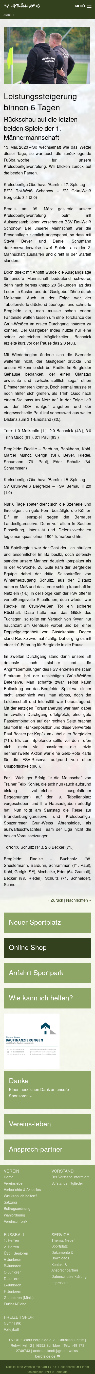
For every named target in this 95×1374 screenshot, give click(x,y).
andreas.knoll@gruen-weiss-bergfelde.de (56, 1353)
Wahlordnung (14, 1214)
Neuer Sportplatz (35, 922)
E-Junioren (12, 1284)
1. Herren (11, 1240)
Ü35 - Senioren (16, 1253)
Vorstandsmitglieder (67, 1183)
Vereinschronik (15, 1221)
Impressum (60, 1282)
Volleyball (11, 1329)
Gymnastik (12, 1323)
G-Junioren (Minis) (19, 1297)
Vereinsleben (14, 1183)
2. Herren (11, 1246)
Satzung (10, 1202)
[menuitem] (24, 1177)
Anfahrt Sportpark (36, 972)
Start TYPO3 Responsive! (58, 1366)
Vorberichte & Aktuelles (22, 1189)
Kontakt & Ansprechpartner (64, 1267)
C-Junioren (13, 1272)
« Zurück (55, 900)
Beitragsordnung (17, 1208)
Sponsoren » (20, 1096)
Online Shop (28, 947)
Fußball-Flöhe (15, 1303)
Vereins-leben (30, 1123)
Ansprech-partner (35, 1149)
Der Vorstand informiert (70, 1176)
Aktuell (9, 15)
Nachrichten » (78, 900)
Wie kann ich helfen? (41, 997)
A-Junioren (12, 1259)
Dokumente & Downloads (62, 1255)
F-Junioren (12, 1291)
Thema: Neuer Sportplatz (63, 1243)
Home (8, 1176)
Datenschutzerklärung (69, 1276)
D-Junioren (13, 1278)
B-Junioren (12, 1265)
